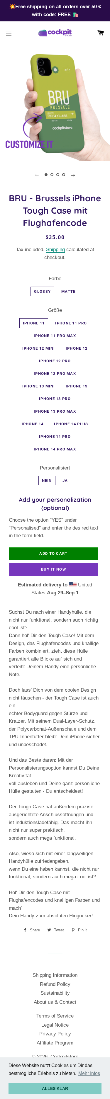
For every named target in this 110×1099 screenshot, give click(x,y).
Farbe (55, 278)
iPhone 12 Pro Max (55, 373)
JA (65, 480)
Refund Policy (55, 984)
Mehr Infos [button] (89, 1073)
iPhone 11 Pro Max (55, 336)
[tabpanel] (55, 106)
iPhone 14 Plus (71, 424)
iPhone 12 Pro (55, 361)
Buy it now (53, 569)
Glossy (42, 291)
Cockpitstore (64, 1056)
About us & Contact (55, 1002)
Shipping (55, 249)
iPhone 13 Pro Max (55, 411)
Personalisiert (55, 468)
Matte (68, 291)
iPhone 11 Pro (71, 323)
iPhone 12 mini (38, 348)
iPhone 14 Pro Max (55, 449)
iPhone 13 (77, 386)
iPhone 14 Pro (55, 436)
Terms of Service (55, 1016)
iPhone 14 (33, 424)
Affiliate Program (55, 1043)
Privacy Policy (55, 1034)
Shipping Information (55, 975)
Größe (55, 310)
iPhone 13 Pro (55, 399)
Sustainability (55, 993)
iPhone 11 (34, 323)
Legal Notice (55, 1025)
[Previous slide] (37, 175)
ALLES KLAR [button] (55, 1088)
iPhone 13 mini (38, 386)
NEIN (47, 480)
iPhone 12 (77, 348)
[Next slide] (73, 175)
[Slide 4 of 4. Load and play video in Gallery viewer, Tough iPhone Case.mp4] (64, 175)
